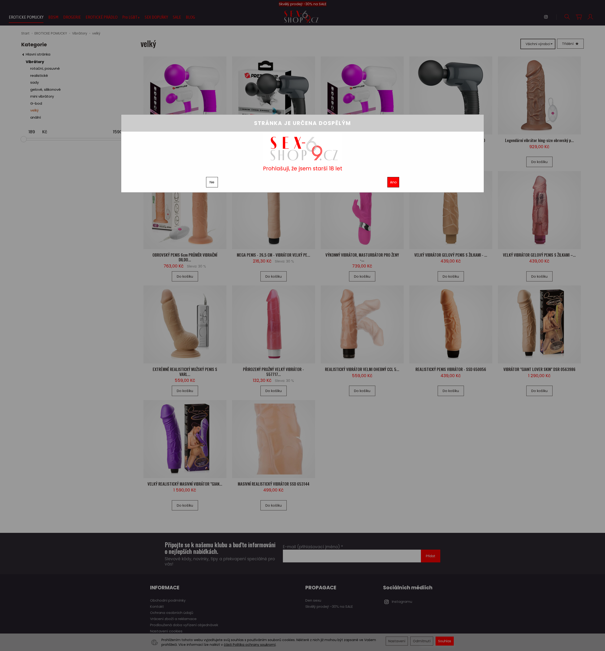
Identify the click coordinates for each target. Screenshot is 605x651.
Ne (212, 182)
